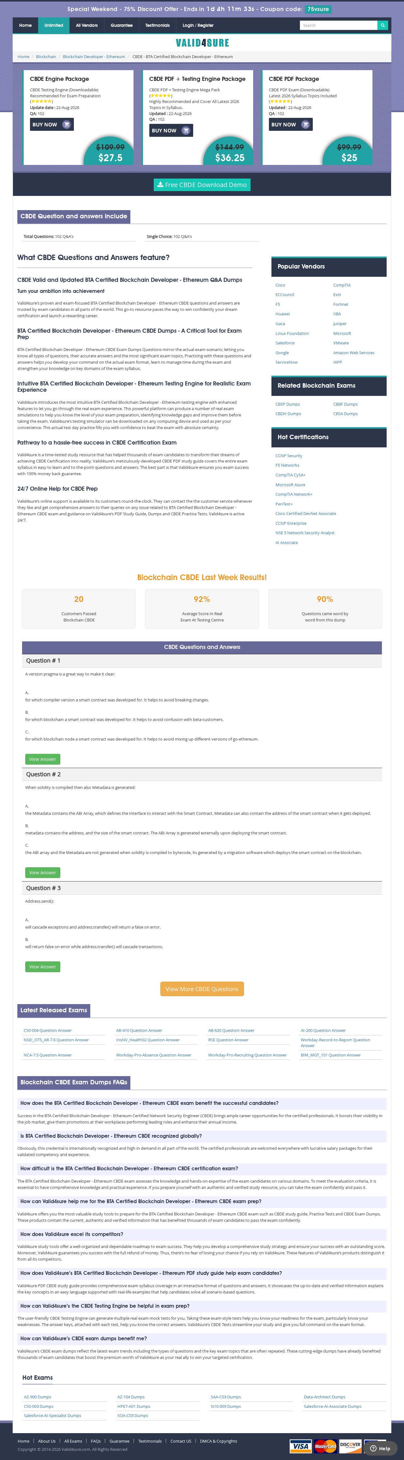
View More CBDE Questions (202, 989)
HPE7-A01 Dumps (133, 1406)
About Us (47, 1441)
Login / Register (198, 25)
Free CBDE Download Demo (205, 184)
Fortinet (340, 304)
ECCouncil (285, 294)
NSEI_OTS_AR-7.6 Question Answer (56, 1040)
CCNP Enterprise (291, 523)
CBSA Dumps (345, 413)
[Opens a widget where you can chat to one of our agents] (380, 1449)
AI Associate (287, 542)
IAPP (337, 362)
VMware (341, 343)
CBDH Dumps (288, 413)
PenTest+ (284, 504)
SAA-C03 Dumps (226, 1397)
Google (282, 352)
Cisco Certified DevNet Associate (306, 513)
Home (25, 25)
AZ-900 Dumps (37, 1397)
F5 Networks (287, 465)
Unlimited (54, 25)
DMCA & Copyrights (218, 1441)
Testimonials (158, 25)
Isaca (280, 323)
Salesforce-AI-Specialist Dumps (52, 1415)
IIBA (337, 314)
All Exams (73, 1441)
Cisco (280, 285)
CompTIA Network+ (294, 494)
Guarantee (122, 25)
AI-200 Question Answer (323, 1030)
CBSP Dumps (288, 404)
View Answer (42, 759)
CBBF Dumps (345, 404)
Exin (337, 294)
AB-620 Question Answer (231, 1030)
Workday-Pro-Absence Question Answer (153, 1055)
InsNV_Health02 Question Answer (148, 1040)
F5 (278, 304)
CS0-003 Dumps (38, 1406)
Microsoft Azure (290, 485)
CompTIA (342, 285)
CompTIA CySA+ (291, 475)
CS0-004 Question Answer (48, 1030)
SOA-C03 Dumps (132, 1415)
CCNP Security (289, 455)
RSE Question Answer (228, 1040)
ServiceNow (287, 362)
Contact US (180, 1441)
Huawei (283, 314)
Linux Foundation (292, 333)
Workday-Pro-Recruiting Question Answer (247, 1055)
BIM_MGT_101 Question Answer (331, 1055)
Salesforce (285, 343)
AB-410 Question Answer (139, 1030)
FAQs (96, 1441)
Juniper (340, 323)
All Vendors (87, 25)
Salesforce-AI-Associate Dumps (332, 1406)
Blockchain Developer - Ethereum (94, 56)
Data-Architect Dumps (324, 1397)
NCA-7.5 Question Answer (48, 1055)
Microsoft (342, 333)
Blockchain (46, 56)
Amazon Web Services (353, 352)
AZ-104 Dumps (131, 1397)
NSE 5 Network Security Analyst (305, 533)
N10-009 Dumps (226, 1406)
